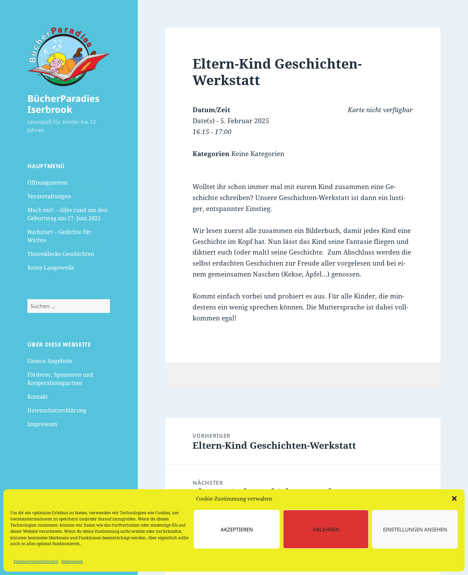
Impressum (72, 561)
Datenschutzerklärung (36, 561)
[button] (454, 498)
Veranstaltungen (49, 196)
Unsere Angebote (49, 361)
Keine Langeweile (50, 267)
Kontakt (37, 396)
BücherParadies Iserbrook (63, 104)
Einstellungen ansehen (415, 529)
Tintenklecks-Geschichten (60, 254)
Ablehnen (326, 529)
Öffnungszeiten (47, 182)
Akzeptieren (237, 529)
